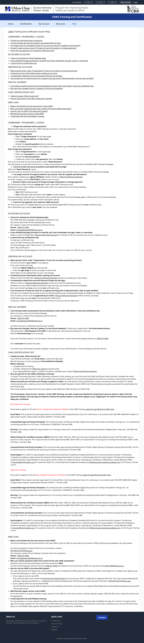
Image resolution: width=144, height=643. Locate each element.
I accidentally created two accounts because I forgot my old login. (36, 76)
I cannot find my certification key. (23, 63)
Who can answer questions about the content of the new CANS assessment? (40, 109)
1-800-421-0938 (23, 227)
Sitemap (54, 630)
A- (88, 2)
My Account (44, 24)
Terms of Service (57, 624)
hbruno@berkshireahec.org (23, 462)
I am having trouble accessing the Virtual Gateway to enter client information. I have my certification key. (52, 86)
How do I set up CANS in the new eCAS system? (29, 111)
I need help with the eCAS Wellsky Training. (27, 116)
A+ (112, 2)
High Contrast (125, 2)
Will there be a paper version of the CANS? (27, 114)
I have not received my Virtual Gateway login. (28, 58)
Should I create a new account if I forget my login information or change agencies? (43, 48)
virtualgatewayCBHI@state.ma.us (29, 230)
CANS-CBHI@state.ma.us (114, 566)
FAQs (74, 24)
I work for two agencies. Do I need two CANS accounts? (32, 50)
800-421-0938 (52, 566)
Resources (60, 24)
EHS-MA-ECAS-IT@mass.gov (21, 551)
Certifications (26, 24)
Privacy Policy (56, 621)
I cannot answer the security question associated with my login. (35, 43)
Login (135, 2)
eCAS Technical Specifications (54, 578)
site (11, 604)
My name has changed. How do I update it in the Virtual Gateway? (36, 88)
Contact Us (55, 627)
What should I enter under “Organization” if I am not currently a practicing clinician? (43, 71)
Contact (102, 617)
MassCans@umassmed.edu (71, 177)
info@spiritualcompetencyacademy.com (104, 462)
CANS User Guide (39, 369)
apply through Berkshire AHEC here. (100, 409)
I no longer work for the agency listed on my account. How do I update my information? (45, 45)
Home (10, 24)
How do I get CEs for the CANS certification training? (31, 98)
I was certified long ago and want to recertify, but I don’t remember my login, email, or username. (49, 61)
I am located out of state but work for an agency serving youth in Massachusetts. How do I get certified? (52, 78)
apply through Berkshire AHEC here (97, 475)
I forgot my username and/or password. (26, 40)
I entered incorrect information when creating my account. (33, 73)
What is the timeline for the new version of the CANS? (31, 106)
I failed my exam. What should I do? (24, 96)
